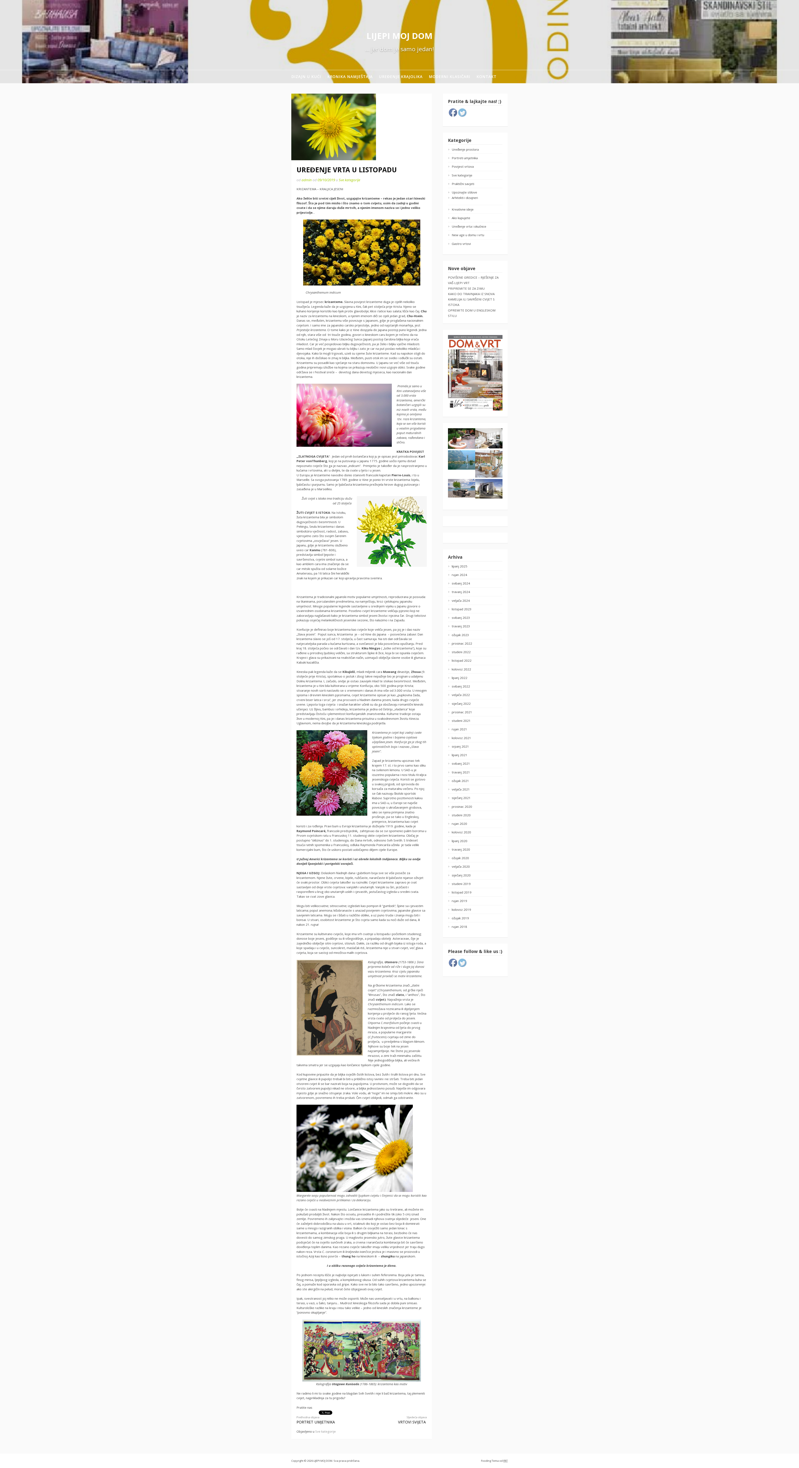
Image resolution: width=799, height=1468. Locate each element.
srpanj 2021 (460, 746)
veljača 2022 (461, 695)
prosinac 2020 (462, 806)
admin (306, 179)
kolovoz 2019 (461, 909)
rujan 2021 (459, 729)
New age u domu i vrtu (468, 235)
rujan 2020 (459, 823)
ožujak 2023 (460, 635)
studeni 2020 (461, 815)
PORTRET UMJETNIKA (316, 1420)
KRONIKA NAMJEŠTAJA (350, 76)
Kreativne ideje (463, 209)
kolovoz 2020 (461, 832)
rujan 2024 (459, 575)
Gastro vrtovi (461, 244)
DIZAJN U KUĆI (306, 76)
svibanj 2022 (461, 686)
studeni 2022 (461, 652)
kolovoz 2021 (461, 738)
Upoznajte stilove (464, 192)
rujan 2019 (459, 901)
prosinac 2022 (462, 643)
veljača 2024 (461, 600)
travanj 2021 (461, 772)
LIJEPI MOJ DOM (399, 35)
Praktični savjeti (463, 184)
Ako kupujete (461, 218)
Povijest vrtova (463, 166)
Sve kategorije (349, 179)
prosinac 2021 (462, 712)
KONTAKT (486, 76)
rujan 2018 (459, 926)
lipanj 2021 (459, 755)
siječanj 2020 (461, 875)
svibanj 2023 (461, 617)
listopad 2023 (461, 609)
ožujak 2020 (460, 858)
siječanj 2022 (461, 703)
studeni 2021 (461, 720)
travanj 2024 (461, 592)
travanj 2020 (461, 849)
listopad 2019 (461, 892)
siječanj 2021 (461, 798)
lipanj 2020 (459, 841)
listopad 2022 (461, 660)
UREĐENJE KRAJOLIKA (401, 76)
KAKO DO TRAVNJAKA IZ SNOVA (471, 294)
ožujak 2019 (460, 918)
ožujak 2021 (460, 781)
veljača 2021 (461, 789)
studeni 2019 (461, 884)
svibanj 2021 (461, 763)
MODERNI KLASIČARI (449, 76)
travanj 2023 (461, 626)
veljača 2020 (461, 866)
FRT (505, 1461)
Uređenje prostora (465, 149)
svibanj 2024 (461, 583)
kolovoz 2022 (461, 669)
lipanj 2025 (459, 566)
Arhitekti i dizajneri (465, 198)
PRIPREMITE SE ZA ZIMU (466, 288)
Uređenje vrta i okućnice (469, 226)
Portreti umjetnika (465, 158)
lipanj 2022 (459, 678)
